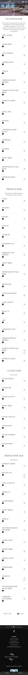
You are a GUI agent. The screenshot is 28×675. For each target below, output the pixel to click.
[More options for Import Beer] (24, 551)
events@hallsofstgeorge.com (14, 646)
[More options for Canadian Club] (24, 331)
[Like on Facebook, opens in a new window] (14, 631)
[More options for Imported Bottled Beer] (24, 169)
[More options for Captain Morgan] (24, 295)
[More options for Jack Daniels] (24, 55)
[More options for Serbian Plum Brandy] (24, 254)
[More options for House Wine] (24, 445)
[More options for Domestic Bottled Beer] (24, 92)
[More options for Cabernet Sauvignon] (24, 598)
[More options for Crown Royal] (24, 64)
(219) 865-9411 (14, 644)
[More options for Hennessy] (24, 142)
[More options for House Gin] (24, 389)
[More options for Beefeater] (24, 286)
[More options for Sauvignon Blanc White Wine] (24, 588)
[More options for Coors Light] (24, 542)
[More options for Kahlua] (24, 227)
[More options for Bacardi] (24, 209)
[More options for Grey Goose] (24, 37)
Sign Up (20, 673)
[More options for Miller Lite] (24, 474)
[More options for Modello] (24, 494)
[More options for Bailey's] (24, 313)
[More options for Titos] (24, 201)
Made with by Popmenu (11, 627)
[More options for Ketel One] (24, 113)
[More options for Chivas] (24, 73)
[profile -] (23, 2)
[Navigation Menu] (26, 2)
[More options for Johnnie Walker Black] (24, 131)
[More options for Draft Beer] (24, 160)
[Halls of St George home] (9, 3)
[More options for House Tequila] (24, 418)
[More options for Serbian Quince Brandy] (24, 82)
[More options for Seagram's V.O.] (24, 245)
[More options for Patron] (24, 122)
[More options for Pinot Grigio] (24, 512)
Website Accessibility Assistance (14, 666)
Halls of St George (11, 656)
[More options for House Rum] (24, 427)
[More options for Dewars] (24, 151)
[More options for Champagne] (24, 569)
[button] (14, 37)
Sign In (7, 673)
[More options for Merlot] (24, 521)
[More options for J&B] (24, 322)
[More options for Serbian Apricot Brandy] (24, 340)
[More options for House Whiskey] (24, 436)
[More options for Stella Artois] (24, 485)
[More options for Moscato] (24, 578)
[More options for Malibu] (24, 218)
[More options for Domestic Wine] (24, 102)
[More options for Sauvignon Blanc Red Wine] (24, 530)
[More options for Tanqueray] (24, 46)
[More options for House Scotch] (24, 398)
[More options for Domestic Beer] (24, 465)
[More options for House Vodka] (24, 380)
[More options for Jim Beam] (24, 236)
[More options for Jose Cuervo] (24, 304)
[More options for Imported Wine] (24, 179)
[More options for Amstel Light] (24, 560)
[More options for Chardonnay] (24, 503)
